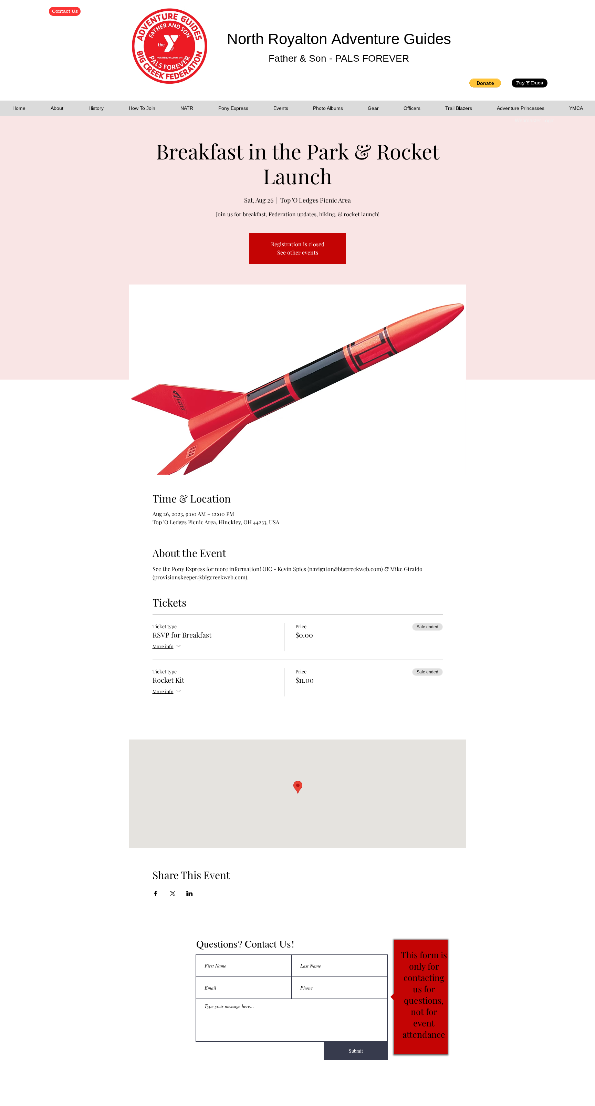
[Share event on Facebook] (156, 893)
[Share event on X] (172, 893)
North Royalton (279, 38)
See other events (297, 252)
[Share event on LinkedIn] (189, 893)
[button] (485, 83)
